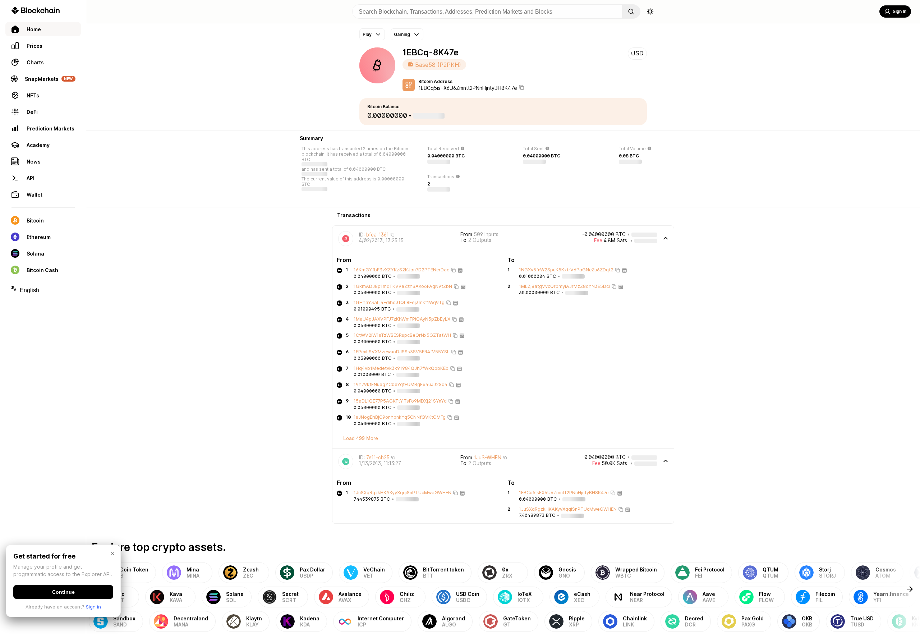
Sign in (93, 607)
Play (367, 34)
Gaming (402, 34)
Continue (63, 592)
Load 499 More (360, 438)
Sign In (899, 11)
